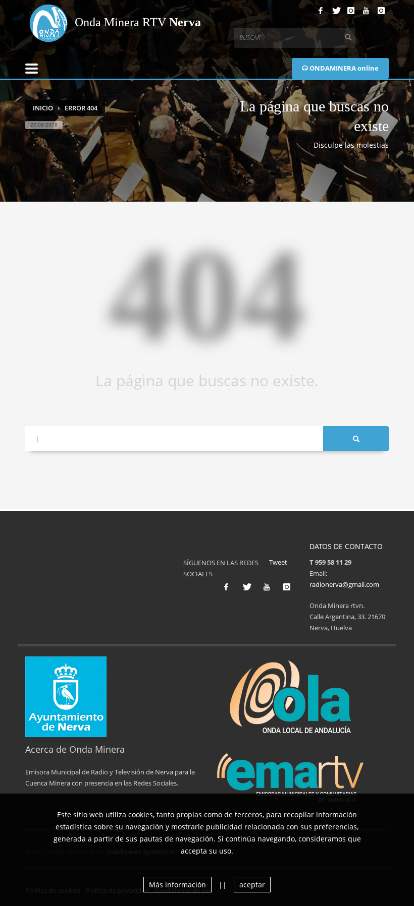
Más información (177, 884)
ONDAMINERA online (343, 68)
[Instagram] (350, 10)
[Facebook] (320, 10)
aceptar (252, 884)
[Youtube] (366, 10)
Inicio (43, 107)
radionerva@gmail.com (344, 584)
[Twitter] (335, 10)
